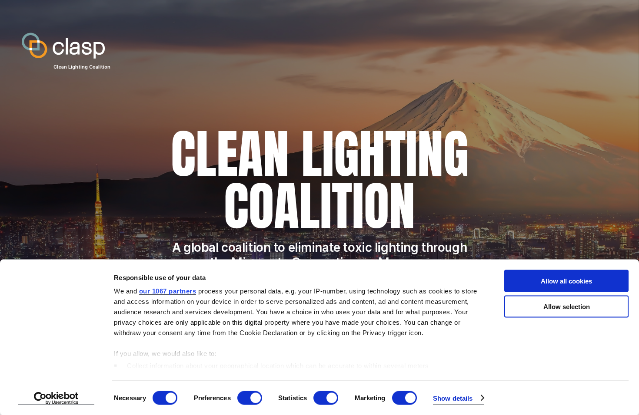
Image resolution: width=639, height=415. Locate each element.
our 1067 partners (167, 291)
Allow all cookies (566, 281)
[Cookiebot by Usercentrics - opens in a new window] (56, 398)
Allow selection (566, 306)
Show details (453, 398)
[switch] (249, 398)
